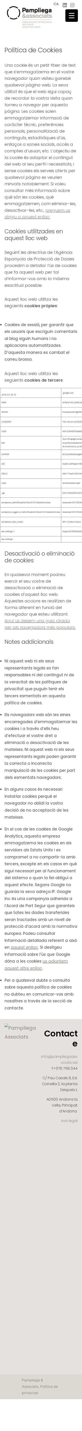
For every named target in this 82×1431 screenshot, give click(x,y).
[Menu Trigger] (71, 15)
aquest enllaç (24, 947)
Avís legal (69, 1120)
